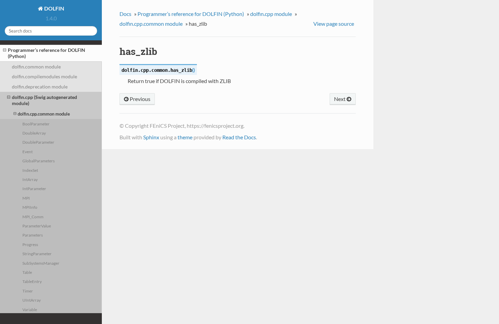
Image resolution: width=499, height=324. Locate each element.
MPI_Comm (32, 216)
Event (27, 151)
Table (27, 272)
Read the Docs (239, 137)
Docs (125, 14)
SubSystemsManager (40, 263)
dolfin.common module (36, 66)
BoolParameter (36, 123)
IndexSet (30, 170)
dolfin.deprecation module (40, 86)
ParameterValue (36, 225)
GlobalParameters (38, 160)
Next (340, 99)
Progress (30, 244)
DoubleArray (34, 132)
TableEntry (32, 281)
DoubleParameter (38, 142)
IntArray (30, 179)
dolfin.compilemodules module (44, 76)
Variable (29, 309)
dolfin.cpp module (271, 14)
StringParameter (37, 253)
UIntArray (31, 300)
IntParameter (34, 188)
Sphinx (151, 137)
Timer (27, 290)
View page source (333, 23)
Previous (139, 99)
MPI (26, 198)
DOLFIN (53, 8)
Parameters (32, 234)
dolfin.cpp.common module (44, 114)
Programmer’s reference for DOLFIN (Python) (46, 53)
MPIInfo (29, 207)
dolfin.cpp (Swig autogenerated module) (44, 100)
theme (185, 137)
